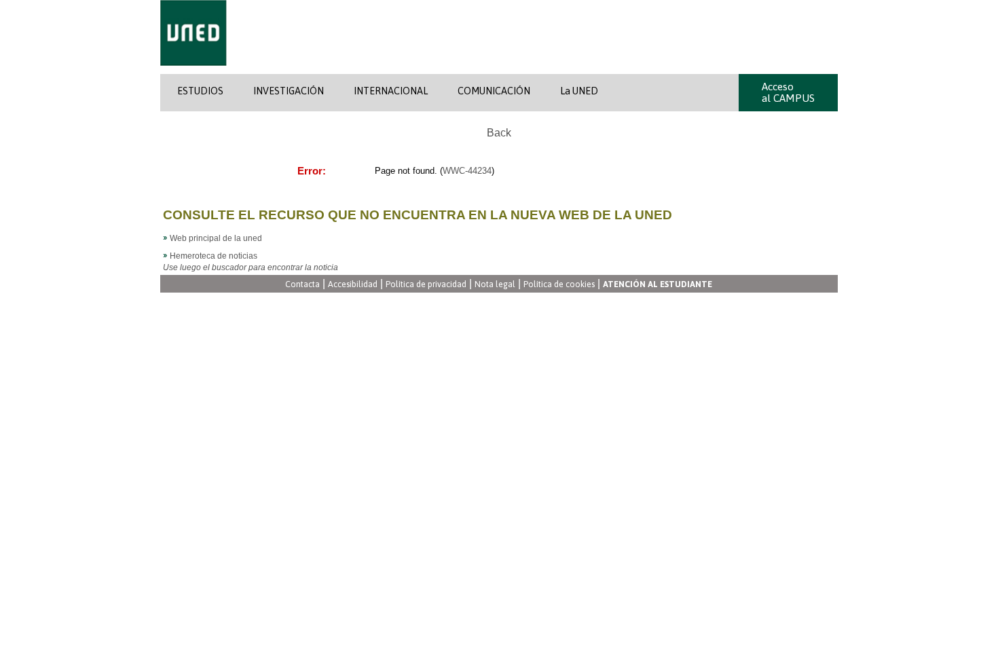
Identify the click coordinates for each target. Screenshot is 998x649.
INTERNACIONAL (391, 91)
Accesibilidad (352, 285)
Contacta (302, 285)
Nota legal (495, 285)
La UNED (579, 91)
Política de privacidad (426, 285)
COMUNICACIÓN (494, 91)
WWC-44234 (467, 171)
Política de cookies (559, 285)
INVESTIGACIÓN (288, 91)
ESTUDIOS (200, 91)
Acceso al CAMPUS (788, 92)
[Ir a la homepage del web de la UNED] (193, 71)
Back (499, 132)
